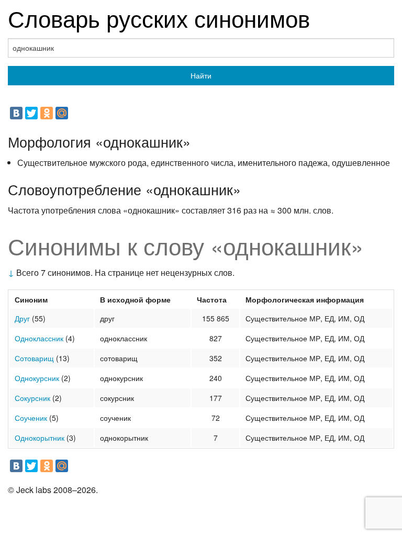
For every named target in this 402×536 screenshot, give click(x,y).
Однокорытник (39, 437)
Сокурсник (32, 398)
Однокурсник (37, 378)
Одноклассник (39, 338)
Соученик (31, 417)
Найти (201, 75)
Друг (22, 318)
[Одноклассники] (46, 113)
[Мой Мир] (61, 113)
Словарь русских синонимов (159, 17)
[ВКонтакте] (16, 113)
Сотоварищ (34, 358)
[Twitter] (31, 113)
